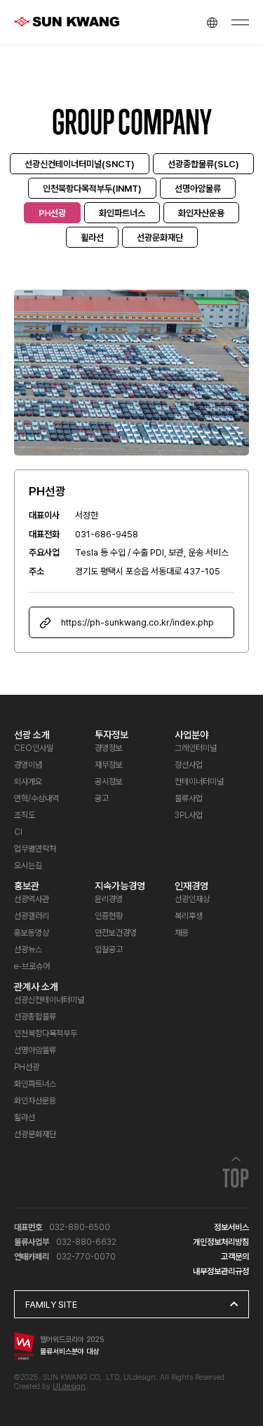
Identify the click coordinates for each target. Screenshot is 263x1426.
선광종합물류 (35, 1017)
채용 (182, 933)
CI (18, 832)
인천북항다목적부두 (45, 1033)
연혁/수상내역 (36, 798)
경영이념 (28, 765)
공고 (102, 798)
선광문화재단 (160, 237)
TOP (235, 1181)
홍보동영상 (31, 933)
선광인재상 (192, 899)
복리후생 (189, 916)
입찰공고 (109, 949)
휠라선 (92, 237)
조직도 (24, 815)
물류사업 (189, 798)
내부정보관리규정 (221, 1271)
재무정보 (109, 765)
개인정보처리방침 (221, 1242)
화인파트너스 (122, 213)
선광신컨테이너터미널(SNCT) (80, 164)
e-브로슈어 (32, 966)
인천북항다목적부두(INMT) (92, 188)
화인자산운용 (201, 213)
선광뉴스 (28, 949)
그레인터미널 (196, 748)
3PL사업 (189, 815)
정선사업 (189, 765)
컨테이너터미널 (199, 781)
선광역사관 (31, 899)
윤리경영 (109, 899)
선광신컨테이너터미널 (49, 1000)
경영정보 (109, 748)
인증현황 (109, 916)
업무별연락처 (35, 849)
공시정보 (109, 781)
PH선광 (52, 213)
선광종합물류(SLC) (203, 164)
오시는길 (28, 865)
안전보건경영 (116, 933)
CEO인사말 (33, 748)
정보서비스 (231, 1227)
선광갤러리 (31, 916)
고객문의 (235, 1257)
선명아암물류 (198, 188)
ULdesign (69, 1386)
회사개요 (28, 781)
